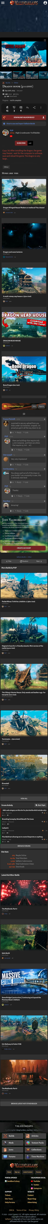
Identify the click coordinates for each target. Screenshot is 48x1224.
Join (34, 406)
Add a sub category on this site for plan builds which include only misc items (25, 810)
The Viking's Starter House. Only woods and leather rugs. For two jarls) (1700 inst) (23, 694)
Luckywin (5, 828)
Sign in (41, 406)
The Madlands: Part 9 (9, 909)
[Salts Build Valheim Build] (24, 937)
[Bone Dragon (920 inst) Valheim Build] (24, 369)
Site (3, 813)
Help (9, 839)
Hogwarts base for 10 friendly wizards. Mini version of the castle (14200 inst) (22, 647)
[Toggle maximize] (45, 40)
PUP (11, 131)
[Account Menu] (45, 3)
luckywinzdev (43, 830)
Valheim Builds (21, 557)
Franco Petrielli (9, 419)
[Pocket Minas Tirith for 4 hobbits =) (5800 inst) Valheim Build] (24, 586)
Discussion (9, 813)
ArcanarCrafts (9, 212)
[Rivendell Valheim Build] (24, 768)
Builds (8, 83)
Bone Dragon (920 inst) (11, 385)
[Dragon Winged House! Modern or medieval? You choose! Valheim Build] (24, 192)
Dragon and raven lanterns (13, 252)
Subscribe (21, 143)
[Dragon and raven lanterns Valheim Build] (24, 236)
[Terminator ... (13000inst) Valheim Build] (24, 723)
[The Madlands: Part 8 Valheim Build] (24, 1073)
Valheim (4, 821)
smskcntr (8, 345)
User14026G (7, 958)
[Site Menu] (3, 3)
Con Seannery (8, 469)
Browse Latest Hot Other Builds (24, 1104)
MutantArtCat (9, 257)
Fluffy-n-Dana (7, 1049)
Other (16, 83)
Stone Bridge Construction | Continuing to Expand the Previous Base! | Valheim (21, 999)
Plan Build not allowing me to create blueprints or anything (22, 837)
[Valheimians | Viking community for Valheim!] (24, 3)
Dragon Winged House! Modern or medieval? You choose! (24, 208)
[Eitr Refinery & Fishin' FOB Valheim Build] (24, 1028)
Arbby (5, 913)
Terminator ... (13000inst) (11, 739)
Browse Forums (24, 846)
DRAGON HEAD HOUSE (12, 341)
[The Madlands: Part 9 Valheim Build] (24, 893)
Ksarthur (6, 501)
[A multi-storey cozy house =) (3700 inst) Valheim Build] (24, 281)
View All (24, 798)
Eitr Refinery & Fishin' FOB (11, 1044)
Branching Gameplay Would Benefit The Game (18, 819)
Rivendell (5, 783)
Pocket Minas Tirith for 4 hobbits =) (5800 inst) (18, 601)
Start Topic (41, 805)
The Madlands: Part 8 (9, 1088)
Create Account (24, 548)
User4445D (7, 455)
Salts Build (6, 953)
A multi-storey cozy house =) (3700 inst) (17, 296)
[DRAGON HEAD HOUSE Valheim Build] (24, 325)
